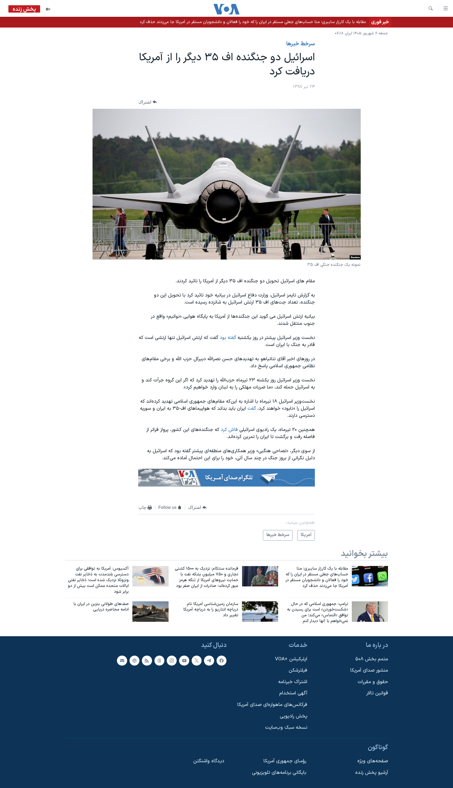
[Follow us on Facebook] (221, 660)
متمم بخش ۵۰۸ (371, 658)
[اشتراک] (122, 660)
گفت (251, 408)
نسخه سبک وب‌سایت (286, 727)
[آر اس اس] (147, 660)
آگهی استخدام (293, 693)
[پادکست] (134, 660)
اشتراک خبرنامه (292, 682)
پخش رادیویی (293, 716)
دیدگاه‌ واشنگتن (208, 761)
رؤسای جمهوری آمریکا (284, 761)
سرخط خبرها (300, 44)
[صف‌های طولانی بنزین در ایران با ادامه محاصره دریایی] (150, 611)
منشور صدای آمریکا (369, 670)
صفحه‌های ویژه (372, 761)
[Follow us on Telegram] (209, 660)
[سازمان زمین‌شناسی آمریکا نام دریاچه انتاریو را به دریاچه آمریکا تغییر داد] (260, 611)
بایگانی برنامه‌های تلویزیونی (279, 772)
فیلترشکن (298, 670)
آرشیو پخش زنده (371, 772)
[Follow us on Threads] (159, 660)
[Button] (147, 102)
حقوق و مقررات (373, 682)
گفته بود (228, 337)
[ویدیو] (48, 9)
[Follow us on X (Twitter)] (197, 660)
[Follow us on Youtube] (184, 660)
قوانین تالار (377, 693)
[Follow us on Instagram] (172, 660)
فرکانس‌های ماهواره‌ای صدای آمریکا (272, 704)
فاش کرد (229, 429)
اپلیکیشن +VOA (291, 658)
